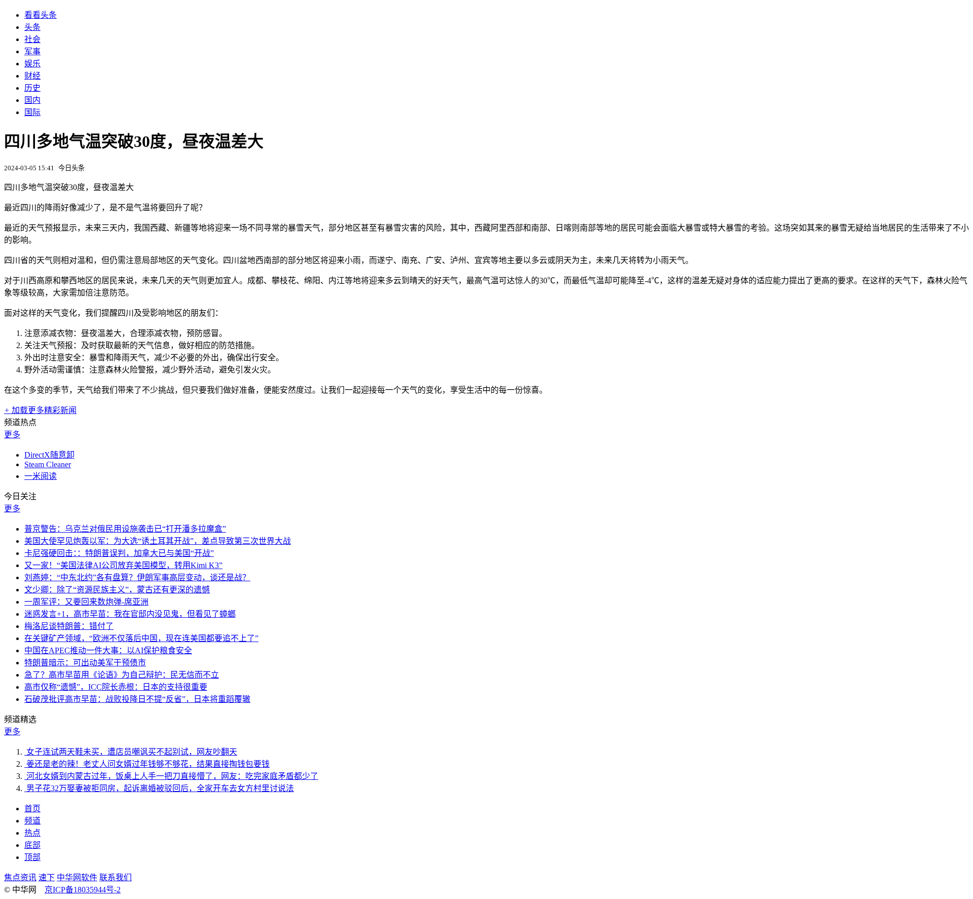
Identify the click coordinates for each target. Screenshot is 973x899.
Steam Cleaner (47, 464)
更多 (12, 434)
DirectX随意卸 (49, 455)
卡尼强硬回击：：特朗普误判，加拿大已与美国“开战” (119, 553)
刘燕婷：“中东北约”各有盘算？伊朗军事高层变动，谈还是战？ (137, 577)
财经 (32, 75)
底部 (32, 845)
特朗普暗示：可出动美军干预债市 (85, 662)
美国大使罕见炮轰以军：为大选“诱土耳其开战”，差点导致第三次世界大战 (157, 541)
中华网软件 (77, 877)
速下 (47, 877)
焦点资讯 (20, 877)
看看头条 (40, 15)
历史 (32, 88)
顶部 (32, 857)
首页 (32, 808)
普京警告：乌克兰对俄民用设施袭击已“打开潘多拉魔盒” (125, 529)
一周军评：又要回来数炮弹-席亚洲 (86, 601)
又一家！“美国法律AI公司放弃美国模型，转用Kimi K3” (123, 565)
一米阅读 (40, 476)
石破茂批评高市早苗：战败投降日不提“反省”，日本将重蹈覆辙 (137, 699)
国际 (32, 112)
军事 (32, 51)
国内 (32, 100)
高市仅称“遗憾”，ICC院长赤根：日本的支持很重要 (115, 687)
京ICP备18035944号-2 (83, 889)
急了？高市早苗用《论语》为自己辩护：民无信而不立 (121, 674)
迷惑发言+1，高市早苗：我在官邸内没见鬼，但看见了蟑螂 (130, 614)
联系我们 (115, 877)
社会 (32, 39)
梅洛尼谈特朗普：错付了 (69, 626)
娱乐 (32, 63)
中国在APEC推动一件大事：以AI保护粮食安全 (108, 650)
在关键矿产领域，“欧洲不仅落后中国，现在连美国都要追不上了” (141, 638)
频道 (32, 820)
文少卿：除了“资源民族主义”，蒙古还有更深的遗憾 (117, 589)
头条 (32, 27)
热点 (32, 833)
